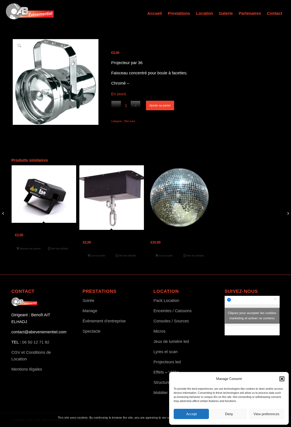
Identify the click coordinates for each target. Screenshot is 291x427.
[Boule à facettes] (3, 213)
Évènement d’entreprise (104, 321)
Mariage (90, 311)
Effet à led (129, 121)
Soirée (88, 300)
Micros (159, 331)
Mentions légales (26, 369)
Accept (191, 414)
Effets (158, 372)
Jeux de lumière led (171, 341)
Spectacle (91, 331)
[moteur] (287, 213)
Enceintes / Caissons (172, 311)
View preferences (266, 414)
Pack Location (166, 300)
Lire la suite (97, 255)
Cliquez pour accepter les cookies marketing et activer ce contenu (252, 315)
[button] (282, 379)
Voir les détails (59, 248)
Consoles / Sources (171, 321)
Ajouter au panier (160, 105)
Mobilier (160, 392)
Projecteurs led (167, 362)
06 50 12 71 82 (35, 342)
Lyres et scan (165, 351)
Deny (229, 414)
